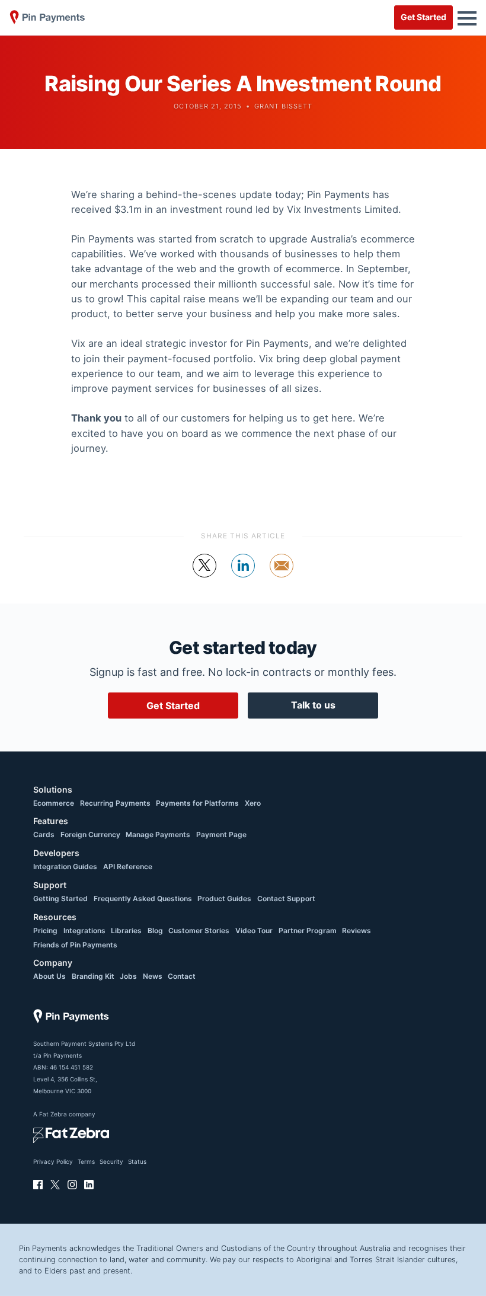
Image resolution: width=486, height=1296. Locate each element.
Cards (44, 834)
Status (137, 1161)
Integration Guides (65, 866)
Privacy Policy (53, 1161)
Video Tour (254, 930)
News (152, 976)
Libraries (126, 930)
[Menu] (467, 17)
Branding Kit (93, 976)
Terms (86, 1161)
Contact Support (286, 898)
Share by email (281, 576)
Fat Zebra (53, 1114)
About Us (49, 976)
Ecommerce (53, 803)
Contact (182, 976)
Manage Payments (158, 834)
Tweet (204, 576)
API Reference (127, 866)
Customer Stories (198, 930)
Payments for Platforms (197, 803)
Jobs (128, 976)
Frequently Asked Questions (143, 898)
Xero (253, 803)
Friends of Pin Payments (75, 944)
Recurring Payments (115, 803)
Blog (155, 930)
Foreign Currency (90, 834)
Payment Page (221, 834)
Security (111, 1161)
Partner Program (308, 930)
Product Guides (224, 898)
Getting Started (60, 898)
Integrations (84, 930)
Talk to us (313, 705)
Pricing (45, 930)
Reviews (356, 930)
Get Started (423, 17)
